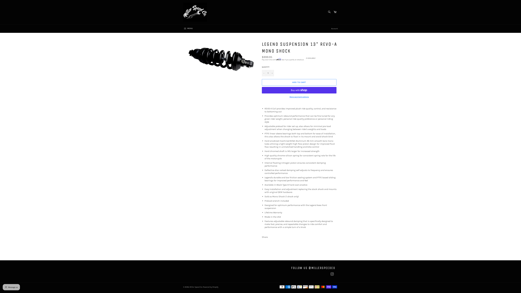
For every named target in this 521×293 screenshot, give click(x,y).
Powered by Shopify (210, 287)
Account (334, 29)
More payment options (299, 97)
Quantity (265, 67)
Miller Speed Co (196, 287)
